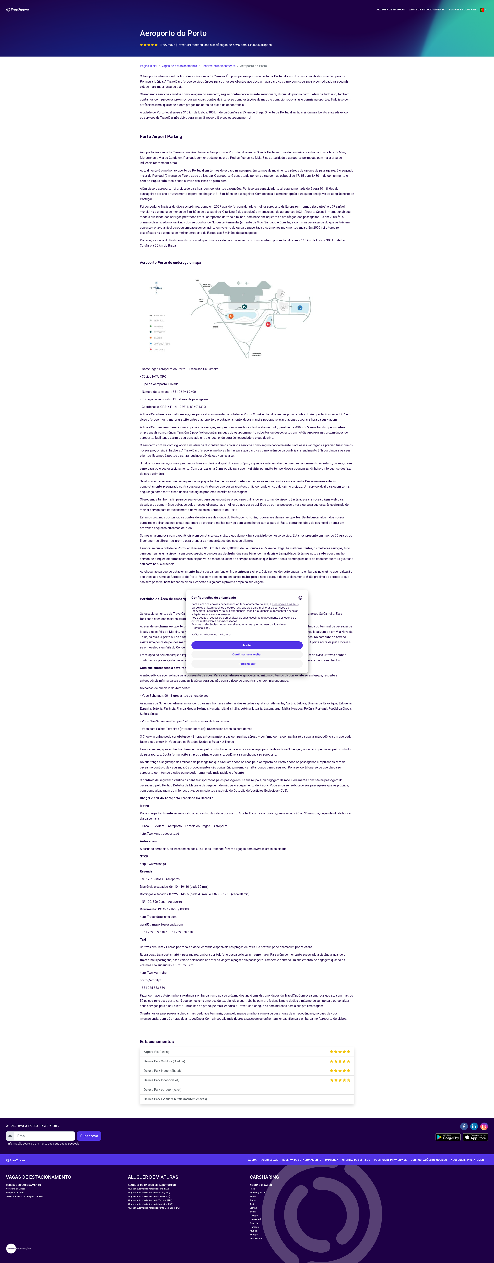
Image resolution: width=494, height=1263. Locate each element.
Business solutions (462, 9)
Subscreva (89, 1136)
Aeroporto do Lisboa (15, 1189)
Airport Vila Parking (156, 1052)
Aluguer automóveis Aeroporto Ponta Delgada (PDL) (154, 1208)
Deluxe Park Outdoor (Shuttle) (164, 1061)
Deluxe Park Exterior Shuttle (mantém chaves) (175, 1099)
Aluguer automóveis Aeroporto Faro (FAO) (148, 1189)
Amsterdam (256, 1238)
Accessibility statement (468, 1159)
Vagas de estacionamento (427, 9)
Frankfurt (254, 1223)
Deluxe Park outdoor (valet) (162, 1089)
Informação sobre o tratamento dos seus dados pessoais (44, 1143)
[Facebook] (464, 1126)
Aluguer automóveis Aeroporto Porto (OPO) (149, 1192)
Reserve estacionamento (218, 66)
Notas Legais (269, 1159)
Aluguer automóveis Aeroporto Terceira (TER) (150, 1200)
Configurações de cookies (429, 1159)
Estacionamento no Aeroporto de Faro (24, 1196)
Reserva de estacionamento (301, 1159)
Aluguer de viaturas (390, 9)
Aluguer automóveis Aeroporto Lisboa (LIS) (149, 1196)
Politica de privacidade (390, 1159)
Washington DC (258, 1192)
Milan (253, 1196)
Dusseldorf (255, 1219)
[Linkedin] (474, 1126)
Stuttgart (254, 1234)
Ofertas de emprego (356, 1159)
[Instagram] (484, 1126)
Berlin (253, 1212)
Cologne (254, 1215)
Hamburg (255, 1227)
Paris (252, 1189)
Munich (254, 1231)
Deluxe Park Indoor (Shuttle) (163, 1071)
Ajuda (252, 1159)
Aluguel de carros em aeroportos (152, 1185)
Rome (252, 1200)
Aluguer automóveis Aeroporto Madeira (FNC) (150, 1204)
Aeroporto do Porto (15, 1192)
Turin (252, 1204)
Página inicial (148, 66)
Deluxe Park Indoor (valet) (161, 1080)
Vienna (253, 1208)
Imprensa (331, 1159)
